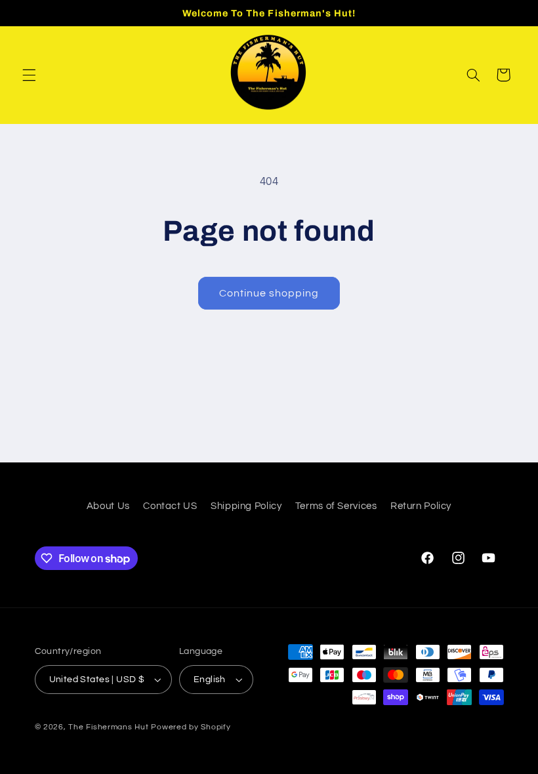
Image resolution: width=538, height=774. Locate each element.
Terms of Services (336, 506)
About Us (108, 506)
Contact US (170, 506)
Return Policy (420, 506)
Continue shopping (269, 293)
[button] (29, 75)
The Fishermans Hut (108, 727)
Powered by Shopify (190, 727)
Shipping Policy (246, 506)
